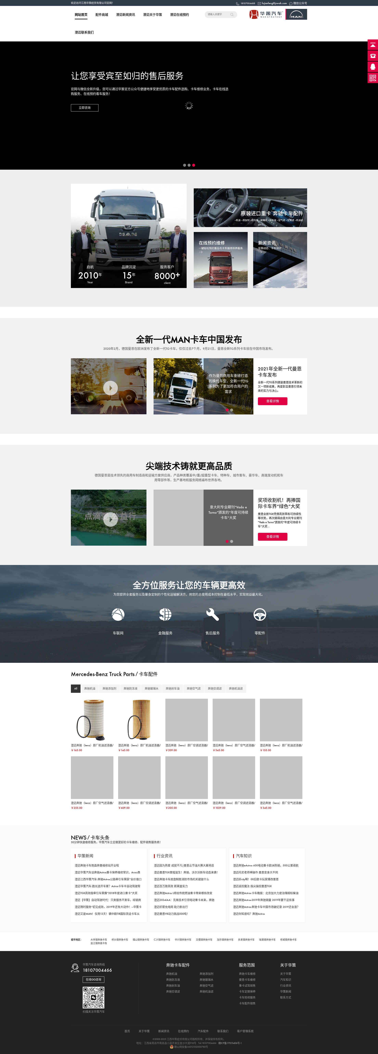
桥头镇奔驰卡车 (120, 939)
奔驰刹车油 (173, 688)
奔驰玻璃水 (151, 688)
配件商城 (101, 15)
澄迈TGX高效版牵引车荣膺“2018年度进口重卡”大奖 (106, 893)
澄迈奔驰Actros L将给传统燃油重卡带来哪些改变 (183, 893)
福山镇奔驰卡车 (141, 939)
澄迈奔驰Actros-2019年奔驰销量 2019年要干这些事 (264, 900)
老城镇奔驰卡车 (288, 939)
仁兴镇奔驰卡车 (162, 939)
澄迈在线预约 (179, 15)
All (75, 688)
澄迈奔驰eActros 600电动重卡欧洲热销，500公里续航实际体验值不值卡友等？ (265, 866)
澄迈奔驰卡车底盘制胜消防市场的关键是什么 (181, 879)
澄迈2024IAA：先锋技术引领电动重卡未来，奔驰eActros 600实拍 (184, 900)
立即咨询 (85, 107)
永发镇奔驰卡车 (246, 939)
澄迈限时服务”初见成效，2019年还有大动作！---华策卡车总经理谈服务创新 (108, 907)
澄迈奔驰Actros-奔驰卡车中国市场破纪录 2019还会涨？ (266, 907)
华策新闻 (285, 991)
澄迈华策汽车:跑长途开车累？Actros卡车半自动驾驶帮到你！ (107, 887)
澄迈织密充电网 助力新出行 (171, 907)
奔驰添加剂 (109, 688)
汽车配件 (203, 1031)
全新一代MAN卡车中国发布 (189, 340)
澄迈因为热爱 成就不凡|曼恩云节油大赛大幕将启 (184, 865)
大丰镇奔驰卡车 (99, 939)
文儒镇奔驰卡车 (204, 939)
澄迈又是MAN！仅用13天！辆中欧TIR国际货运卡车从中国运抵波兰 (107, 914)
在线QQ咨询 (93, 979)
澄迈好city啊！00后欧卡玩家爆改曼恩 (256, 879)
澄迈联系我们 (84, 32)
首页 (127, 1031)
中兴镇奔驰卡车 (183, 939)
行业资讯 (285, 985)
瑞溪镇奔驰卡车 (267, 939)
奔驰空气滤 (194, 688)
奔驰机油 (89, 688)
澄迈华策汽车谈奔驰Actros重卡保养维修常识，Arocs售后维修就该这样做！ (107, 873)
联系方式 (285, 997)
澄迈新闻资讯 (125, 15)
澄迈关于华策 (152, 15)
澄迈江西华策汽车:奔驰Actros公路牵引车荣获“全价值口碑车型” (108, 880)
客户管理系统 (245, 1031)
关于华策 (285, 973)
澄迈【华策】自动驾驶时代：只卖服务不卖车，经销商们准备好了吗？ (108, 900)
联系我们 (222, 1031)
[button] (184, 165)
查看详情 (272, 401)
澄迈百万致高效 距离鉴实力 (171, 886)
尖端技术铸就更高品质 (189, 466)
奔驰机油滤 (236, 688)
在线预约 (183, 1031)
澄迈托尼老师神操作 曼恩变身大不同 (255, 872)
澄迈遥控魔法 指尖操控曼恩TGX (252, 886)
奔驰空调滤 (215, 688)
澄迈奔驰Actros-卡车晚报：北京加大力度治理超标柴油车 (265, 894)
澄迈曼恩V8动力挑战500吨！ (171, 914)
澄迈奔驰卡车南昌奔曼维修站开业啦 (97, 865)
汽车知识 (285, 979)
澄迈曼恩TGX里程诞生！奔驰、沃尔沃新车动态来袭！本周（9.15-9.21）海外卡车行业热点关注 (186, 873)
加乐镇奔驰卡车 (225, 939)
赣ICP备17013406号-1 (230, 1043)
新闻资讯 (163, 1031)
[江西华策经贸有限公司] (275, 19)
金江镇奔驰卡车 (99, 943)
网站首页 (81, 15)
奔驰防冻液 (130, 688)
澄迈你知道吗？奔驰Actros (249, 914)
